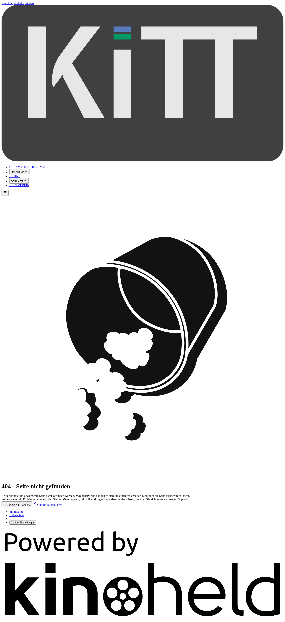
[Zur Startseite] (142, 83)
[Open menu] (5, 193)
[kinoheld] (142, 618)
